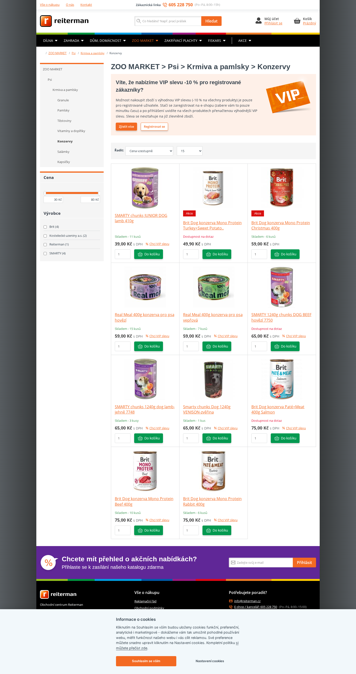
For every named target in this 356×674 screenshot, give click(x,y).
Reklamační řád (145, 601)
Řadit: (118, 150)
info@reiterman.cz (247, 601)
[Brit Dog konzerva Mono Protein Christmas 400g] (281, 187)
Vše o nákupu (50, 4)
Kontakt (86, 4)
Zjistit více (126, 126)
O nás (70, 4)
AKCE (242, 40)
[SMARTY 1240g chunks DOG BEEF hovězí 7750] (281, 287)
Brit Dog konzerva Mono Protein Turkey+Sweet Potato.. (212, 225)
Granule (63, 100)
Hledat (211, 21)
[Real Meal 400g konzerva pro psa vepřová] (213, 287)
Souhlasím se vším (146, 661)
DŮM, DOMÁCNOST (105, 40)
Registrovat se (154, 126)
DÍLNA (48, 40)
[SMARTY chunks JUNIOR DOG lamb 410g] (145, 187)
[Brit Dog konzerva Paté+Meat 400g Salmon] (281, 379)
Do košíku (152, 254)
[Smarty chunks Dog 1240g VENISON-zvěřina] (213, 379)
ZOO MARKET (143, 40)
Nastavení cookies (210, 661)
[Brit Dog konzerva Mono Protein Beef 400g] (145, 471)
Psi (74, 53)
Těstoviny (64, 121)
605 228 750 (181, 4)
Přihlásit (304, 562)
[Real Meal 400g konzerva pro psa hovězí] (145, 287)
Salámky (63, 151)
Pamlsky (63, 110)
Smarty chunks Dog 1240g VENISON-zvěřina (207, 409)
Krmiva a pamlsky (92, 53)
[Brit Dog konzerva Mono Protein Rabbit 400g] (213, 471)
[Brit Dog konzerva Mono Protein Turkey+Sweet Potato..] (213, 187)
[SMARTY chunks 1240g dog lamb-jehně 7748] (145, 379)
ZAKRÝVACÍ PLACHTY (180, 40)
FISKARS (214, 40)
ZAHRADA (71, 40)
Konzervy (65, 141)
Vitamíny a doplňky (71, 131)
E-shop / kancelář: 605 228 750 (255, 607)
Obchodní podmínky (149, 608)
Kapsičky (63, 162)
